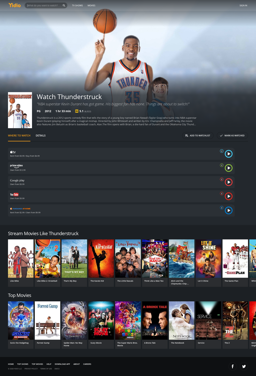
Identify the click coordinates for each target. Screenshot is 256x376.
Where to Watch (19, 135)
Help (49, 364)
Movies (91, 5)
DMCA (57, 368)
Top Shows (22, 364)
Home (11, 364)
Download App (62, 364)
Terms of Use (46, 368)
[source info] (221, 151)
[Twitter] (244, 366)
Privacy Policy (31, 368)
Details (40, 135)
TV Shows (77, 5)
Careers (87, 364)
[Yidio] (14, 6)
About (76, 364)
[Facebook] (233, 366)
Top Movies (37, 364)
